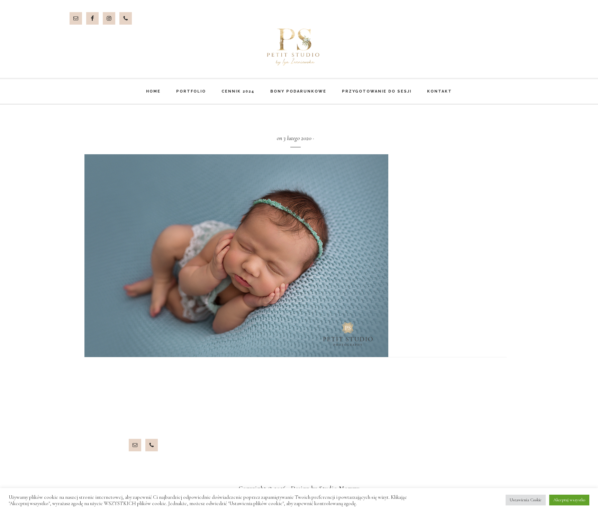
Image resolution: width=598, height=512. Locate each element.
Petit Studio (299, 47)
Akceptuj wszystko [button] (569, 500)
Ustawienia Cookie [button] (526, 500)
